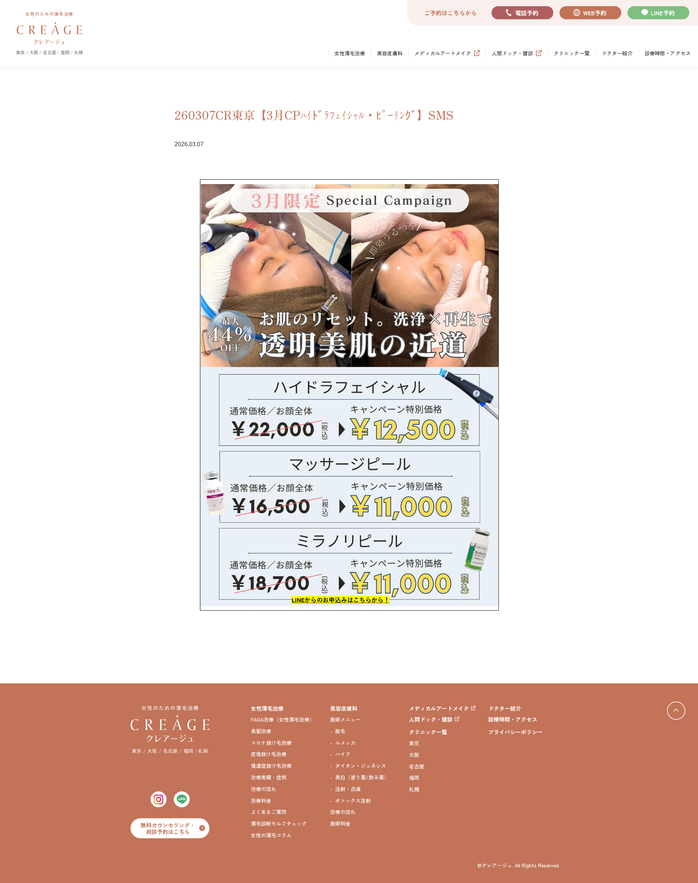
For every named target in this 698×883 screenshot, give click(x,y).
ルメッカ (345, 743)
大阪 (414, 755)
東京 (414, 743)
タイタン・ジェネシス (360, 766)
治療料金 (261, 801)
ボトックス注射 (353, 801)
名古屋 (416, 766)
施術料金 (340, 823)
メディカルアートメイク (442, 53)
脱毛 (340, 731)
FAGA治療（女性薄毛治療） (282, 719)
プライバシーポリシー (515, 732)
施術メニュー (345, 719)
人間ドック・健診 (512, 53)
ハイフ (342, 754)
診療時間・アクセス (668, 53)
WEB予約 (595, 12)
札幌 (414, 789)
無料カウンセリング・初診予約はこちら (168, 828)
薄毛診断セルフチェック (279, 823)
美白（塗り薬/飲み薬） (362, 777)
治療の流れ (263, 789)
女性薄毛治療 (349, 53)
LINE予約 (663, 12)
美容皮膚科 (390, 53)
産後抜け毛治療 (268, 754)
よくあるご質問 (268, 812)
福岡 (414, 778)
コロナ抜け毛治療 (271, 743)
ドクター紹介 (617, 53)
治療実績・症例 (268, 777)
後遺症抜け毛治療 (271, 766)
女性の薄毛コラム (271, 835)
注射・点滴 (348, 789)
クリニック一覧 (572, 53)
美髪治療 (261, 731)
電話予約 (527, 12)
